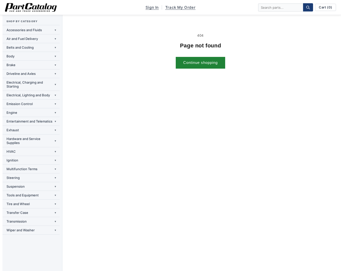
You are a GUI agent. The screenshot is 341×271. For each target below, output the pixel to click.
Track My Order (180, 7)
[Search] (308, 7)
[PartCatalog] (31, 7)
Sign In (152, 7)
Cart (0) (325, 7)
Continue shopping (200, 62)
